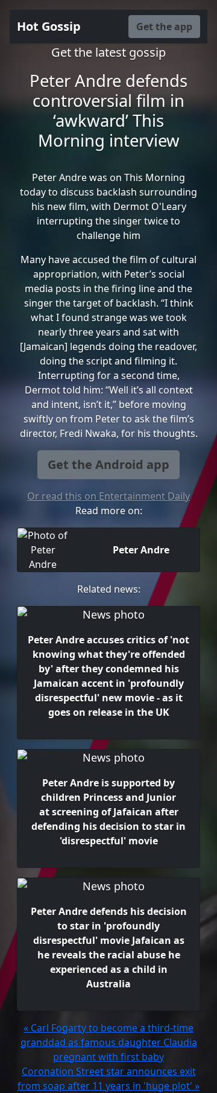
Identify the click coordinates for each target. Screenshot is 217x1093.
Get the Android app (108, 464)
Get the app (164, 26)
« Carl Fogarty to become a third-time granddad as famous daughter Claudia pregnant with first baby (108, 1042)
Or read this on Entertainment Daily (108, 496)
